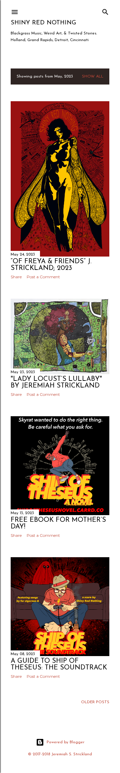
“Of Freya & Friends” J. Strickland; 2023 (51, 265)
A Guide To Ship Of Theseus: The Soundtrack (59, 664)
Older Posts (95, 702)
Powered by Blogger (65, 742)
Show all (92, 76)
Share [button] (16, 276)
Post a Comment (43, 276)
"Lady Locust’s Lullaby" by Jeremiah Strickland (56, 382)
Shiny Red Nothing (43, 23)
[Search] (105, 10)
